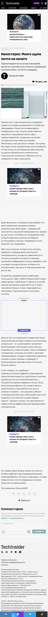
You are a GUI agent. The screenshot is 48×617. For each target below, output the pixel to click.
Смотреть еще (24, 330)
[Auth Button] (45, 3)
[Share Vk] (6, 614)
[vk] (7, 552)
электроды (8, 85)
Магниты (23, 85)
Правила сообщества (9, 560)
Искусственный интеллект (17, 48)
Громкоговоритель (32, 85)
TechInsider (13, 3)
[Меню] (2, 3)
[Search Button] (42, 3)
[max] (20, 552)
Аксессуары (15, 85)
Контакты (4, 565)
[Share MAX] (18, 614)
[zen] (16, 552)
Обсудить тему (41, 82)
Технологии (4, 48)
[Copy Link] (42, 614)
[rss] (2, 552)
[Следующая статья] (24, 538)
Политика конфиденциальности (13, 562)
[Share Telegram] (30, 614)
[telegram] (11, 552)
